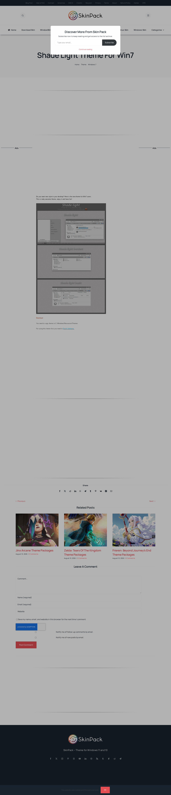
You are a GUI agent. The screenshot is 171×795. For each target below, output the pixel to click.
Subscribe (109, 42)
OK (105, 790)
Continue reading (85, 49)
